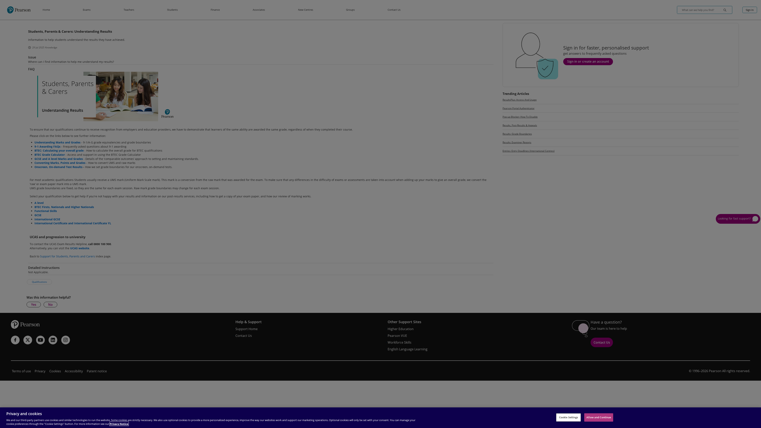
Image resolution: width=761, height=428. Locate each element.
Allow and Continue (598, 417)
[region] (380, 417)
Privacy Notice (119, 424)
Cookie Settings (568, 417)
